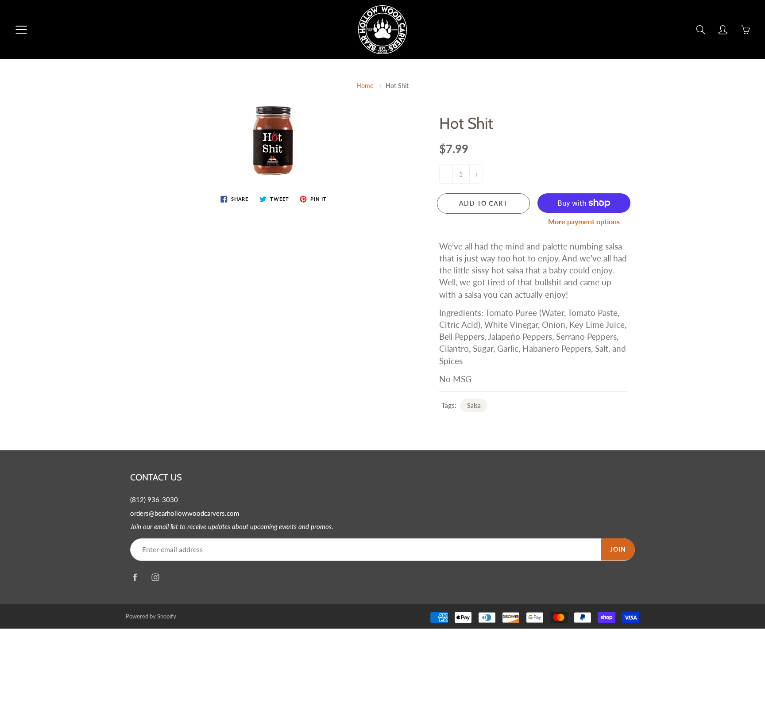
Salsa (474, 405)
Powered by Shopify (151, 616)
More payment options (584, 221)
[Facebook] (135, 577)
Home (364, 85)
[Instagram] (155, 577)
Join (618, 549)
